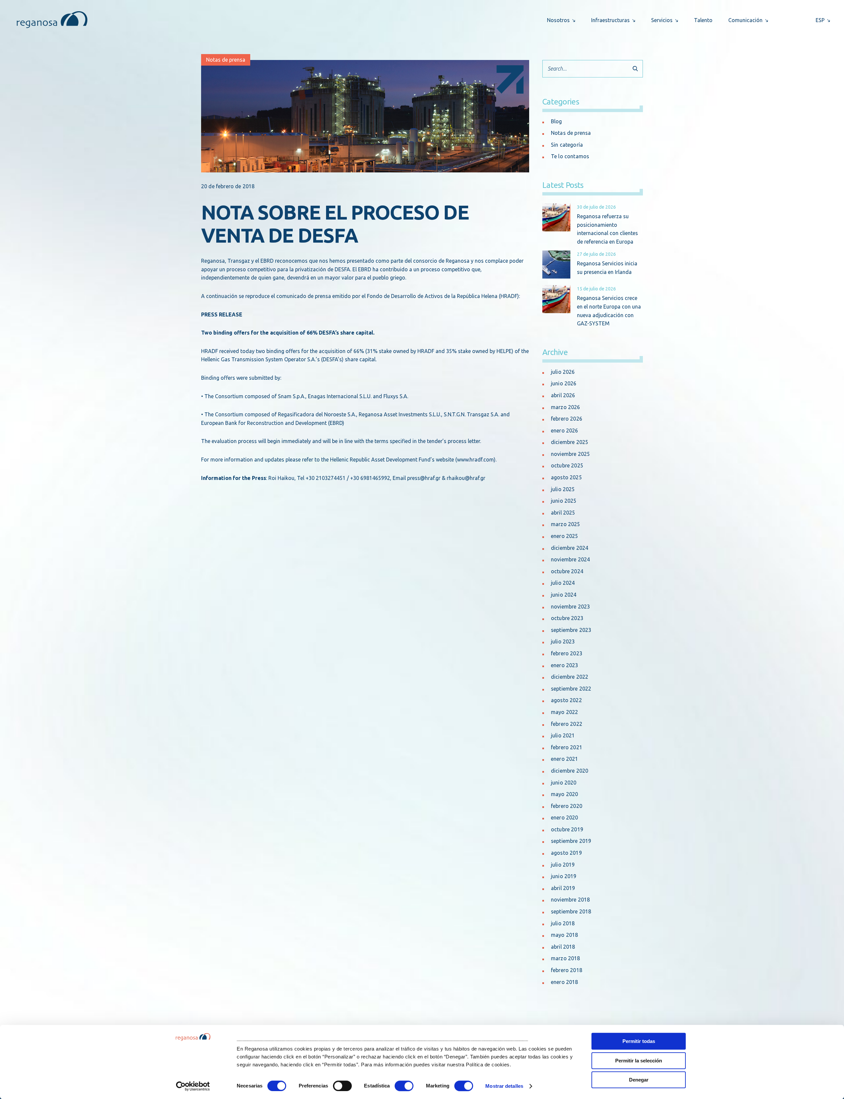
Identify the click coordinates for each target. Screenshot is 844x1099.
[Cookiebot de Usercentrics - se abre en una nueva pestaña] (193, 1086)
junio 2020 (564, 783)
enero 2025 (564, 536)
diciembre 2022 (569, 677)
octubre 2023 (567, 618)
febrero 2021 (566, 747)
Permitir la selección (638, 1060)
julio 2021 (563, 735)
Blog (556, 121)
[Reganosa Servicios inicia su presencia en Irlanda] (556, 265)
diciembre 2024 (569, 548)
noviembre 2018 (570, 900)
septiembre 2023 (571, 630)
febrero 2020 (566, 806)
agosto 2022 (566, 700)
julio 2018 (563, 923)
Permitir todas (638, 1041)
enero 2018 (564, 982)
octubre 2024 (567, 571)
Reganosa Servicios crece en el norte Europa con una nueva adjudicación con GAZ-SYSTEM (609, 310)
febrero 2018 (566, 970)
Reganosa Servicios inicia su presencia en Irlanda (607, 267)
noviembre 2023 (570, 606)
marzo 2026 (565, 407)
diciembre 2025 (569, 442)
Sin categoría (567, 145)
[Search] (635, 68)
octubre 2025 (567, 465)
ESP (820, 20)
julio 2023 (563, 641)
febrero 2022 (566, 724)
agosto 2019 (566, 853)
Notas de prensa (225, 60)
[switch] (342, 1086)
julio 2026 (563, 372)
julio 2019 (563, 865)
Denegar (638, 1080)
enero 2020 (564, 817)
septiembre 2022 (571, 689)
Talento (703, 20)
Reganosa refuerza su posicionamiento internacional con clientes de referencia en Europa (607, 229)
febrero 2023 (566, 653)
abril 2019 (563, 888)
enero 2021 (564, 759)
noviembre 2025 (570, 454)
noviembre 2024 (570, 559)
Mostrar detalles (504, 1086)
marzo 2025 (565, 524)
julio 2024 (563, 583)
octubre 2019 (567, 829)
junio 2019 (564, 876)
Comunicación (745, 20)
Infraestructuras (610, 20)
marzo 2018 (565, 958)
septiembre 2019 (571, 841)
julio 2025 (563, 489)
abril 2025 (563, 513)
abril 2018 (563, 947)
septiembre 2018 (571, 911)
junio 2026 (564, 383)
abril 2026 (563, 395)
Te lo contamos (570, 156)
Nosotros (558, 20)
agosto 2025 (566, 477)
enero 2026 (564, 430)
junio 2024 (564, 595)
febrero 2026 (566, 419)
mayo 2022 (564, 712)
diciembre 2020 (569, 771)
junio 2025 (564, 501)
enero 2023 (564, 665)
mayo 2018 (564, 935)
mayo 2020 (564, 794)
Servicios (662, 20)
